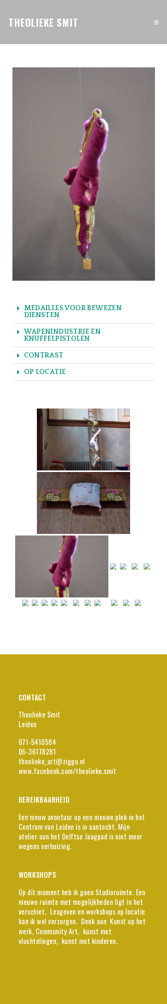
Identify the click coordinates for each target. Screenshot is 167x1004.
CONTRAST (44, 355)
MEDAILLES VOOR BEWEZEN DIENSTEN (73, 311)
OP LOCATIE (45, 372)
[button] (83, 312)
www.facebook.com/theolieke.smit (68, 771)
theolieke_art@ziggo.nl (52, 761)
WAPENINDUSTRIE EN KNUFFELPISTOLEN (62, 335)
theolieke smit (43, 22)
